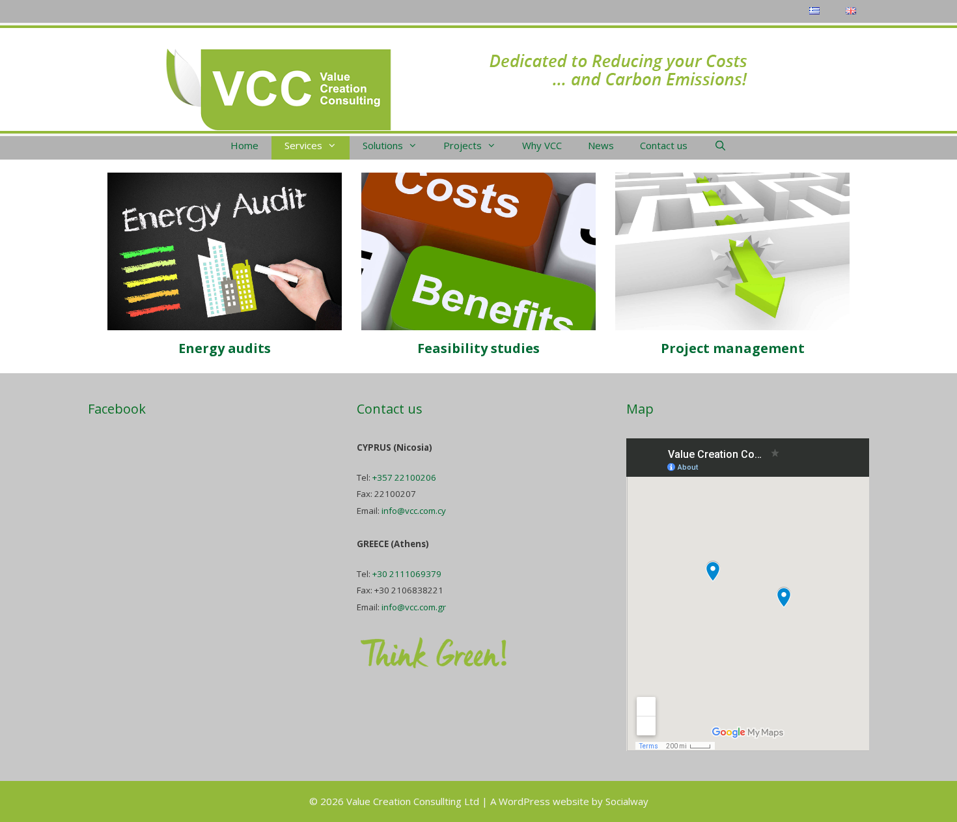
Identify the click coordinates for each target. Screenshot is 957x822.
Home (244, 145)
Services (303, 145)
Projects (462, 145)
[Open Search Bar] (719, 145)
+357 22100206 (404, 477)
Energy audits (224, 348)
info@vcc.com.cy (413, 511)
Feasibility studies (478, 348)
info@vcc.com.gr (413, 607)
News (601, 145)
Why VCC (542, 145)
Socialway (626, 801)
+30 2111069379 (406, 574)
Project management (733, 348)
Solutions (383, 145)
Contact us (663, 145)
